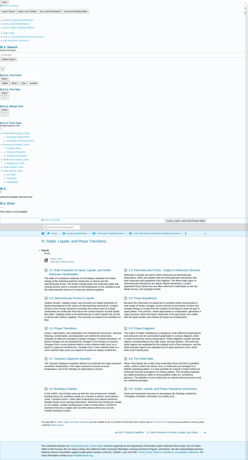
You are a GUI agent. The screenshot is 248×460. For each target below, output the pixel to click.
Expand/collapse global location (205, 233)
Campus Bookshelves (77, 233)
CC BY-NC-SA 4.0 (160, 422)
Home (54, 233)
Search (46, 227)
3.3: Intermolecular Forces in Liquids (71, 298)
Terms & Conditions (163, 452)
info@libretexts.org (83, 455)
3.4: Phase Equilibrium (143, 298)
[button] (11, 178)
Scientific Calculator (16, 155)
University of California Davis (110, 233)
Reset (4, 79)
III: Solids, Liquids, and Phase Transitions (72, 422)
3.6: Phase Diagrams (142, 328)
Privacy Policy (145, 452)
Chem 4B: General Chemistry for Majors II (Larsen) (156, 233)
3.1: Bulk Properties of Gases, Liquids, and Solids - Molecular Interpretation (80, 272)
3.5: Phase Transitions (63, 328)
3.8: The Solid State (141, 358)
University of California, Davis (62, 262)
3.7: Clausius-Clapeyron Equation (70, 358)
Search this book (7, 50)
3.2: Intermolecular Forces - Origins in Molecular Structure (164, 270)
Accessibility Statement (187, 452)
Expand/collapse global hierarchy (44, 233)
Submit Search (8, 59)
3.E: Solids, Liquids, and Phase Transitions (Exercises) (163, 388)
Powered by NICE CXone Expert (87, 446)
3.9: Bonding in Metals (63, 388)
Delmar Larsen (56, 259)
